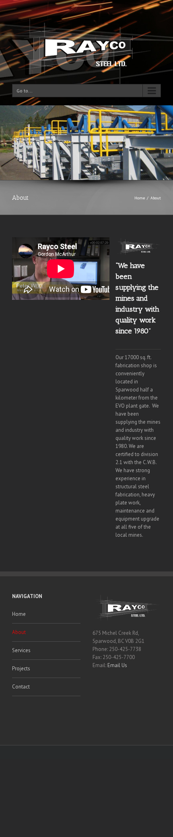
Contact (21, 686)
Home (139, 198)
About (19, 632)
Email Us (117, 665)
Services (21, 650)
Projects (21, 668)
